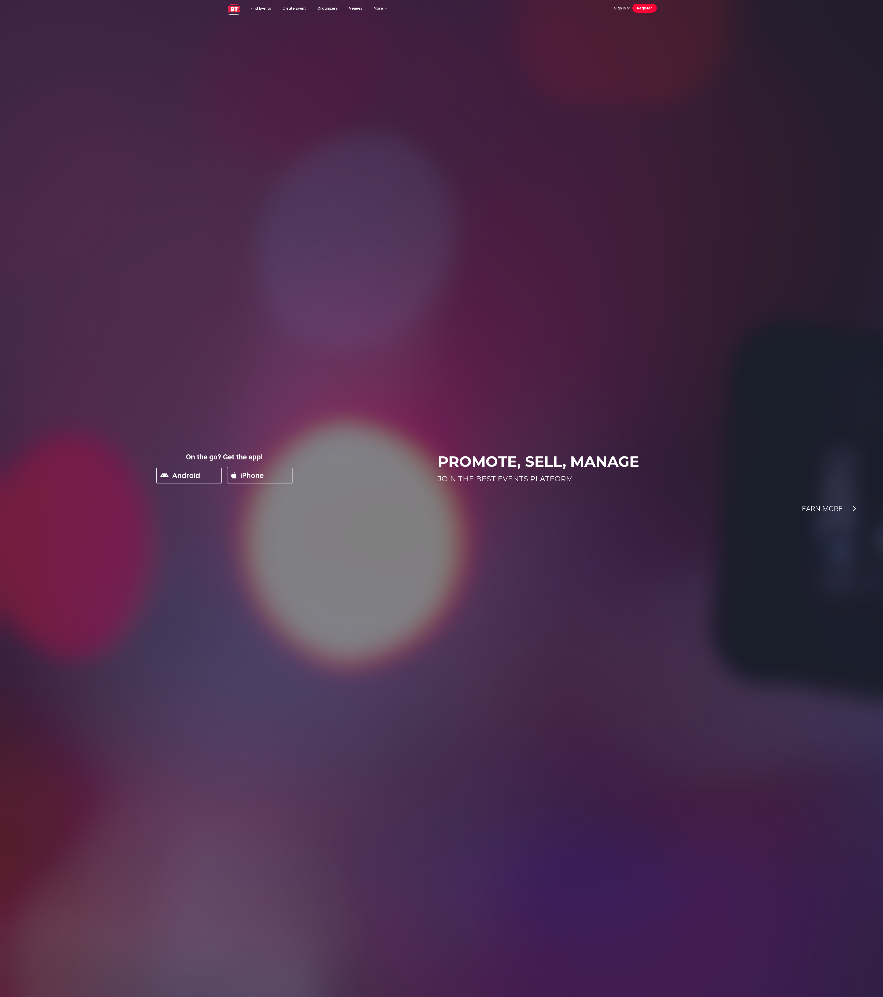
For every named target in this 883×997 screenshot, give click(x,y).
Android (186, 475)
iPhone (252, 475)
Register (644, 8)
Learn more (825, 508)
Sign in (620, 8)
